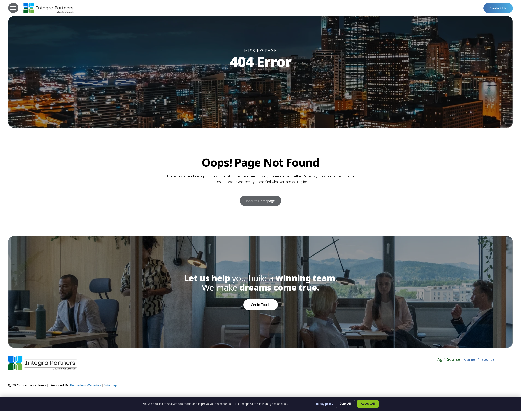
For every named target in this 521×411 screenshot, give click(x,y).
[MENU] (13, 8)
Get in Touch (260, 304)
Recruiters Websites (85, 385)
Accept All (368, 403)
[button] (498, 8)
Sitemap (110, 385)
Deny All (345, 403)
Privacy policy (323, 404)
